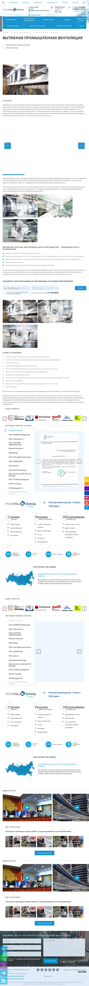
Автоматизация (13, 26)
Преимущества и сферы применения (18, 45)
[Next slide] (79, 461)
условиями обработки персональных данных (17, 292)
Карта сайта (48, 976)
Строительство (48, 20)
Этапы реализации (12, 48)
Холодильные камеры (81, 20)
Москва (31, 9)
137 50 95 (51, 293)
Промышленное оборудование (29, 20)
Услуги (81, 26)
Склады (67, 20)
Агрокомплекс (11, 20)
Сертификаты (38, 2)
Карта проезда (35, 15)
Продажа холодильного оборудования (15, 973)
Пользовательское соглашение (13, 978)
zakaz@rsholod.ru (80, 11)
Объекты (65, 2)
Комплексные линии (37, 26)
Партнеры (25, 2)
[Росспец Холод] (13, 10)
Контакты (76, 2)
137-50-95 (78, 7)
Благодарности (52, 2)
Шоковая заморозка (64, 26)
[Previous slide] (38, 651)
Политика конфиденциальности (13, 976)
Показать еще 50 (44, 853)
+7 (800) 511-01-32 (78, 9)
